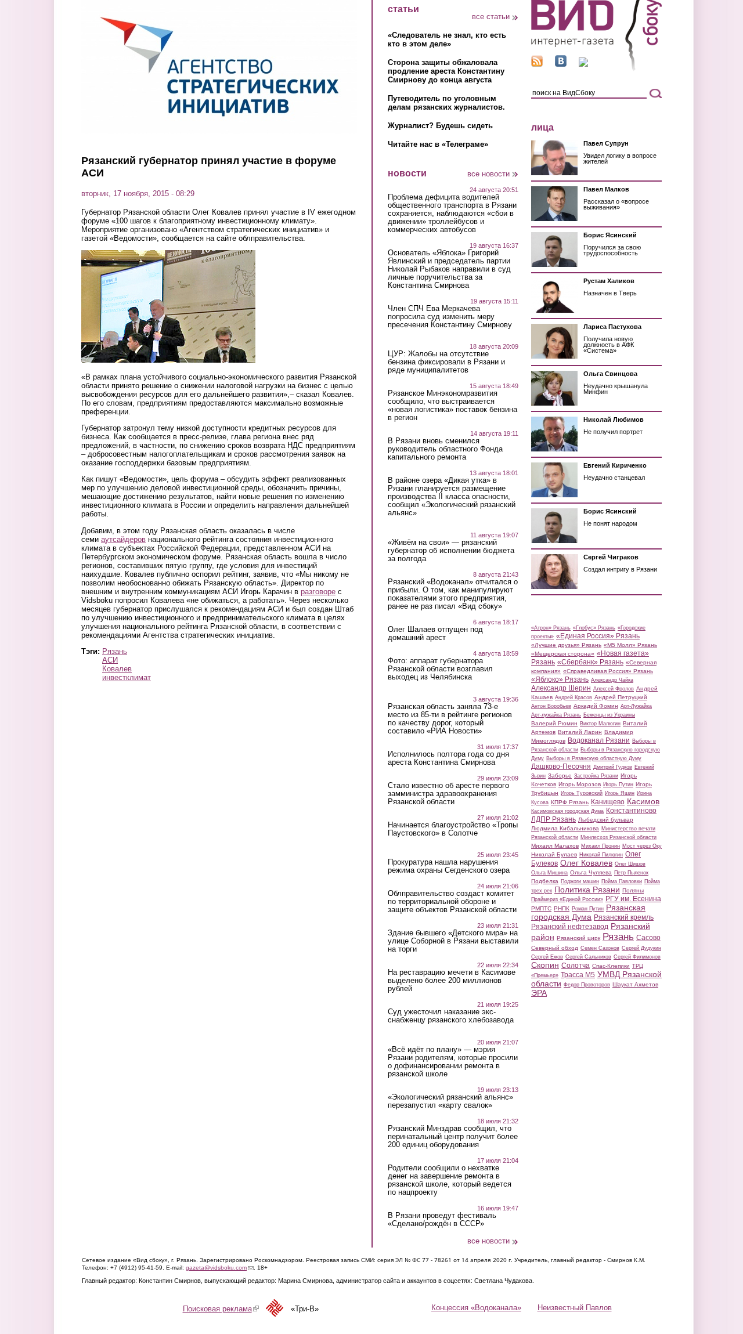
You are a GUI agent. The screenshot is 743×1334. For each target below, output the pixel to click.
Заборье (560, 775)
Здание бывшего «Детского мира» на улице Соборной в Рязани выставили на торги (453, 941)
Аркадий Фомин (596, 706)
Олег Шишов (630, 864)
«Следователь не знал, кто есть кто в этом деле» (447, 39)
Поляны (633, 890)
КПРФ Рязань (570, 802)
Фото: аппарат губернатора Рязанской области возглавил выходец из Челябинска (440, 669)
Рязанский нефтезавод (569, 927)
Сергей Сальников (588, 957)
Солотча (575, 965)
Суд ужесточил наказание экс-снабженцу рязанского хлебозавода (451, 1016)
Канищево (608, 802)
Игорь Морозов (579, 784)
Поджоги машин (580, 881)
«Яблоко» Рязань (560, 679)
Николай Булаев (554, 854)
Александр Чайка (612, 680)
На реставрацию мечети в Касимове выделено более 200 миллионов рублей (451, 980)
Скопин (545, 965)
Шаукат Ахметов (635, 984)
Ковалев (117, 668)
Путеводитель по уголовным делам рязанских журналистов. (446, 102)
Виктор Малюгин (600, 723)
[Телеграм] (583, 64)
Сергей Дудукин (641, 948)
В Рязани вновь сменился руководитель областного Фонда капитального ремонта (445, 449)
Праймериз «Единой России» (567, 899)
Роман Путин (588, 909)
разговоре (318, 591)
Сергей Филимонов (637, 957)
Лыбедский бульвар (605, 819)
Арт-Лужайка (636, 706)
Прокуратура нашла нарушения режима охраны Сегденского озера (449, 866)
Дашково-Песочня (561, 766)
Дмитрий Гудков (612, 767)
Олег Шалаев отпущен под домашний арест (435, 634)
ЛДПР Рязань (553, 819)
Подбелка (544, 881)
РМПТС (541, 908)
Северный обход (554, 948)
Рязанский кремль (624, 917)
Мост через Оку (642, 846)
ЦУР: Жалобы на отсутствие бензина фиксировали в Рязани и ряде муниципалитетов (446, 362)
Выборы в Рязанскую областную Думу (593, 758)
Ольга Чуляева (591, 872)
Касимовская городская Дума (567, 811)
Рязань (114, 651)
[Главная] (596, 68)
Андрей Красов (573, 697)
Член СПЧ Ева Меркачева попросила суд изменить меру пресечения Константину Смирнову (450, 317)
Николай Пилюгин (601, 855)
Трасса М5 (578, 975)
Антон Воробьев (551, 706)
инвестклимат (126, 677)
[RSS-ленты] (537, 64)
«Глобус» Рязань (594, 628)
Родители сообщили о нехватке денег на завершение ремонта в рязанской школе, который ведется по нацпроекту (449, 1180)
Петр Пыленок (631, 873)
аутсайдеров (123, 539)
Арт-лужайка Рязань (556, 715)
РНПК (561, 908)
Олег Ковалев (586, 862)
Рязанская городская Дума (588, 912)
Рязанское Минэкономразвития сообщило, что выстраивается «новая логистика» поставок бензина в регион (452, 405)
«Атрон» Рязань (551, 628)
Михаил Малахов (555, 846)
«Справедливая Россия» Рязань (608, 671)
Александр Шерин (561, 688)
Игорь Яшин (619, 793)
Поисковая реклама (221, 1308)
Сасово (648, 938)
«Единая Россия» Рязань (598, 636)
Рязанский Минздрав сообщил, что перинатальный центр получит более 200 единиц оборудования (453, 1137)
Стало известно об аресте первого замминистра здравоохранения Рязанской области (448, 794)
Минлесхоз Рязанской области (618, 837)
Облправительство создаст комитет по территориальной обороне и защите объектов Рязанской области (452, 902)
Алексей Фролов (613, 689)
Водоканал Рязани (599, 740)
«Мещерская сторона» (562, 653)
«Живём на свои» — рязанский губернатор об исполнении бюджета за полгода (451, 550)
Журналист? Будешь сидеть (440, 125)
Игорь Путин (618, 784)
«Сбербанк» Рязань (590, 662)
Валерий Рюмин (554, 723)
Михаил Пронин (600, 846)
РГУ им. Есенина (633, 899)
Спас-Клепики (611, 966)
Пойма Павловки (621, 881)
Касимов (643, 801)
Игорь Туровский (582, 793)
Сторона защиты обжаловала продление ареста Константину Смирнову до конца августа (446, 71)
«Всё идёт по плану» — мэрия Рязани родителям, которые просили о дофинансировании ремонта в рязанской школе (453, 1062)
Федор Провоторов (587, 985)
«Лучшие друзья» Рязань (566, 645)
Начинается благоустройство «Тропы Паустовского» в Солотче (453, 829)
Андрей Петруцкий (620, 697)
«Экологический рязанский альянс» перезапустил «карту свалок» (450, 1101)
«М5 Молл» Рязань (630, 645)
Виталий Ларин (580, 732)
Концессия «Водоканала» (476, 1307)
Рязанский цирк (578, 938)
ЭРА (539, 992)
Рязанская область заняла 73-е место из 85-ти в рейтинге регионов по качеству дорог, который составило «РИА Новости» (450, 719)
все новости (488, 173)
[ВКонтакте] (561, 64)
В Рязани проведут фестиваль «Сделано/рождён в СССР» (442, 1220)
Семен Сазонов (599, 948)
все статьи (491, 16)
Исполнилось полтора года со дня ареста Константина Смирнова (448, 758)
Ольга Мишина (549, 873)
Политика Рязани (587, 889)
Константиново (631, 811)
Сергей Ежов (547, 957)
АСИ (110, 660)
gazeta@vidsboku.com (220, 1267)
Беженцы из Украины (609, 715)
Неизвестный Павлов (575, 1307)
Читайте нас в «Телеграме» (438, 144)
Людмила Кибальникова (565, 828)
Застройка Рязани (596, 776)
